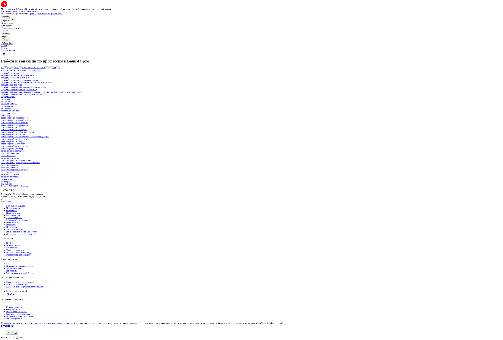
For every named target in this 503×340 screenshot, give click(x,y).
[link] (5, 39)
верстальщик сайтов (10, 111)
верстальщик (7, 108)
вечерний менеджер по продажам (16, 160)
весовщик (5, 113)
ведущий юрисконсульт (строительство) (19, 89)
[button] (4, 46)
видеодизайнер (8, 184)
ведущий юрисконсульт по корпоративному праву (23, 87)
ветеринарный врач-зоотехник (14, 125)
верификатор (7, 106)
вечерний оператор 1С (11, 167)
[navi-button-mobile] (3, 54)
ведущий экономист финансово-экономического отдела (26, 82)
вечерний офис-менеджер (12, 172)
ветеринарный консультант (13, 144)
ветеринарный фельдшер (12, 148)
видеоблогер (6, 179)
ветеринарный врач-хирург (13, 141)
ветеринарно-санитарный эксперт (16, 120)
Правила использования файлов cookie (46, 14)
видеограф (5, 181)
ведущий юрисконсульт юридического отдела (21, 94)
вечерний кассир (8, 155)
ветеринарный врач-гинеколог (14, 122)
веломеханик (7, 101)
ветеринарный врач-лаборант (14, 129)
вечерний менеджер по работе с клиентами (20, 162)
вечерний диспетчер (10, 153)
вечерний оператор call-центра (14, 170)
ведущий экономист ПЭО (12, 73)
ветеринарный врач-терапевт (14, 139)
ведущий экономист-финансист (15, 78)
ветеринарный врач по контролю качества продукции (25, 137)
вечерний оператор (9, 165)
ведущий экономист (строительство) (17, 75)
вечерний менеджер (10, 158)
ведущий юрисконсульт (11, 85)
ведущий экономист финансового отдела (19, 80)
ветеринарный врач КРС (12, 127)
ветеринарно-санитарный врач (14, 118)
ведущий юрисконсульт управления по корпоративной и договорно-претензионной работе (42, 92)
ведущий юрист (8, 96)
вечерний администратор (12, 151)
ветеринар (5, 115)
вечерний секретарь (10, 177)
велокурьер (6, 99)
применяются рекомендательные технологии (53, 323)
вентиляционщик (9, 104)
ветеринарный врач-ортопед (13, 134)
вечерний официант (10, 174)
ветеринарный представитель (14, 146)
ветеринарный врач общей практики (17, 132)
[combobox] (12, 332)
